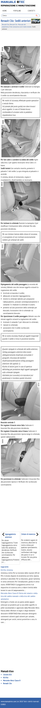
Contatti (31, 10)
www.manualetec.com (8, 701)
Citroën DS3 (7, 674)
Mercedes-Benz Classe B (11, 680)
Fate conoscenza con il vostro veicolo (20, 27)
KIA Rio (5, 677)
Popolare (17, 10)
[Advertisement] (20, 38)
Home (5, 10)
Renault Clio (5, 24)
